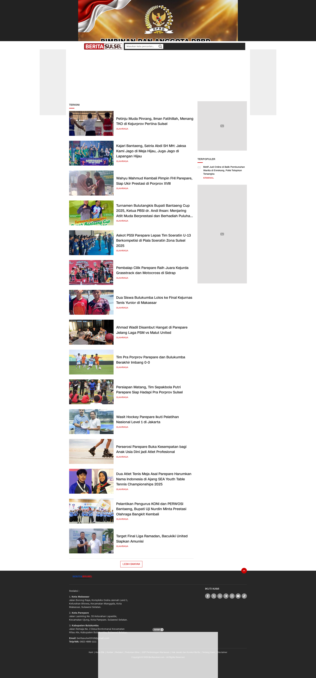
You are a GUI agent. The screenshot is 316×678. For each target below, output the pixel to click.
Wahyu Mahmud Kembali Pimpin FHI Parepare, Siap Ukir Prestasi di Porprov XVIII (154, 181)
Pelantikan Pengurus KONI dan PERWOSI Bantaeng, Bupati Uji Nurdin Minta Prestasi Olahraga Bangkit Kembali (151, 509)
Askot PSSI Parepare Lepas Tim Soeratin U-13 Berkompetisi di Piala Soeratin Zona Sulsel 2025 (153, 240)
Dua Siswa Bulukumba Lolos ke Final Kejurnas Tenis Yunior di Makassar (154, 300)
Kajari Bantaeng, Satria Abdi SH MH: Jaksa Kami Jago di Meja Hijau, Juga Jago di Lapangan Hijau (151, 151)
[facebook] (207, 596)
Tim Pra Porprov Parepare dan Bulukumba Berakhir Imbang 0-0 (150, 360)
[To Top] (244, 570)
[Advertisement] (158, 76)
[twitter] (213, 596)
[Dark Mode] (80, 46)
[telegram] (226, 596)
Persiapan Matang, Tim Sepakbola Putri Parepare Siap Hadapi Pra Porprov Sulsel (149, 390)
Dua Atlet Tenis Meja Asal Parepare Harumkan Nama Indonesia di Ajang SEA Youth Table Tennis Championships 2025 (153, 479)
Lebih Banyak (131, 564)
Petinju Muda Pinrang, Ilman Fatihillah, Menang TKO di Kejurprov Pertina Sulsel (154, 121)
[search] (160, 46)
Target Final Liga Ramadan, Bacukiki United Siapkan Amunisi (152, 539)
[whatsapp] (220, 596)
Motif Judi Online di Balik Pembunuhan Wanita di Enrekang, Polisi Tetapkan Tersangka (224, 170)
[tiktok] (244, 596)
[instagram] (232, 596)
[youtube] (238, 596)
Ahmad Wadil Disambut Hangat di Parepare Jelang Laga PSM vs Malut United (151, 330)
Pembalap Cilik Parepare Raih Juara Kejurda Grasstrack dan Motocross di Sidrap (152, 270)
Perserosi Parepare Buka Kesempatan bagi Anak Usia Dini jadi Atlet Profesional (151, 449)
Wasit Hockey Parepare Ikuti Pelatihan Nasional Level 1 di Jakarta (147, 419)
